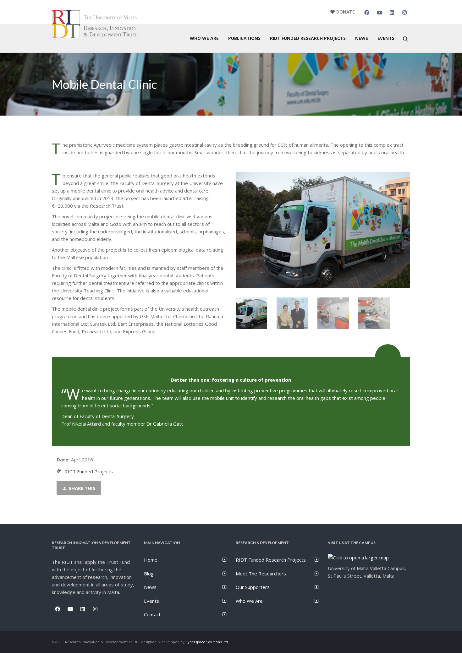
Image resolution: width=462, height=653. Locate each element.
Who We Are (249, 601)
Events (151, 601)
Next (404, 230)
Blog (149, 573)
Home (150, 560)
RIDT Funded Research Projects (271, 560)
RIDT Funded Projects (88, 471)
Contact (152, 614)
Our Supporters (253, 587)
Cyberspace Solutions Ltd (206, 641)
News (150, 587)
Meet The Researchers (261, 573)
